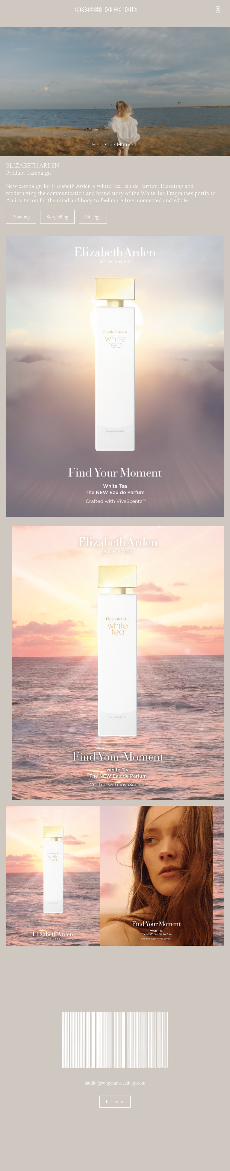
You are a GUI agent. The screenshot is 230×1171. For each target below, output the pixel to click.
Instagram (115, 1101)
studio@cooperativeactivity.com (115, 1083)
